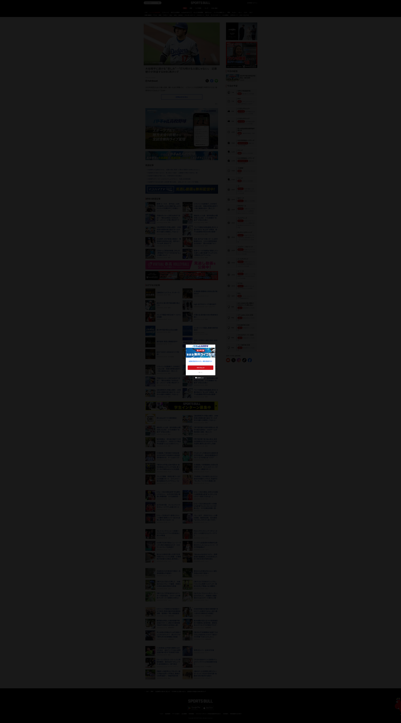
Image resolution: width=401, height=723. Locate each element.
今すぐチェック (200, 368)
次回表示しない (200, 378)
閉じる (200, 372)
